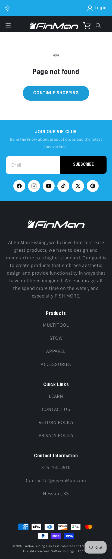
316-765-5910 (55, 467)
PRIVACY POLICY (56, 435)
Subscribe (83, 164)
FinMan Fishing (34, 546)
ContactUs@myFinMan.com (56, 480)
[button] (8, 26)
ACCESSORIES (56, 364)
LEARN (56, 396)
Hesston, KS (56, 493)
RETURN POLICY (56, 422)
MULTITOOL (56, 325)
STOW (56, 338)
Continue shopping (56, 93)
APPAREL (56, 351)
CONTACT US (56, 409)
